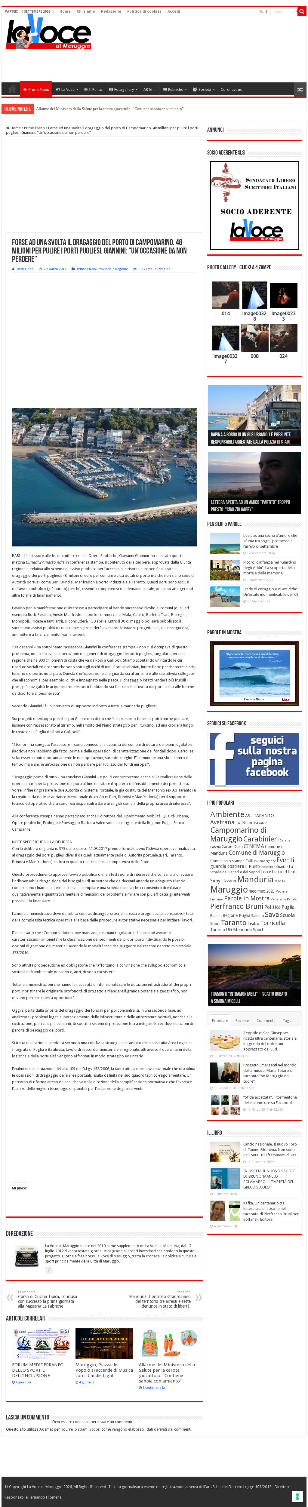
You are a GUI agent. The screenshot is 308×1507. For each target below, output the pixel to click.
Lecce (266, 871)
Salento (257, 916)
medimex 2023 (262, 891)
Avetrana (222, 822)
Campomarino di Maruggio (238, 834)
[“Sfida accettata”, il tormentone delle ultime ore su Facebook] (225, 1105)
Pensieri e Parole (284, 899)
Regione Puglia (236, 915)
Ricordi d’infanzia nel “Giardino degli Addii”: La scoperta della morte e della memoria (269, 567)
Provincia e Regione (113, 269)
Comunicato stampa (227, 861)
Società (205, 89)
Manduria (255, 879)
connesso (81, 1421)
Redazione (111, 11)
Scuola (287, 915)
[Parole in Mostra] (254, 673)
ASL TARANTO (259, 815)
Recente (242, 1020)
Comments (266, 1020)
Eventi (285, 860)
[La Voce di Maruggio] (48, 30)
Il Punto (95, 89)
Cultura (251, 860)
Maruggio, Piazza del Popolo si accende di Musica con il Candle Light (104, 1370)
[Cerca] (301, 11)
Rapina (216, 916)
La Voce (68, 89)
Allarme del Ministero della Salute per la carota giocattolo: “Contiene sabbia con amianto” (110, 108)
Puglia (288, 907)
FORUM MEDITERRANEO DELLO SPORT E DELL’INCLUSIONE (37, 1370)
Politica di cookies (144, 11)
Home (65, 11)
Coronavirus (231, 89)
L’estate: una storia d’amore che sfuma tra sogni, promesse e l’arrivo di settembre (270, 541)
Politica (272, 907)
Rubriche (175, 89)
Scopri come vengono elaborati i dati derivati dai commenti (140, 1429)
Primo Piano (39, 89)
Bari (238, 823)
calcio (263, 823)
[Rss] (261, 11)
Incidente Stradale (274, 867)
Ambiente (227, 814)
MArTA (280, 881)
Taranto (234, 922)
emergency (267, 861)
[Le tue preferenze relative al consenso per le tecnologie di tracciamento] (297, 1496)
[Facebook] (266, 11)
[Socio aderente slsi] (254, 205)
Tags (287, 1020)
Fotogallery (124, 89)
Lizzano (228, 881)
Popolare (220, 1020)
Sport (215, 923)
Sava (272, 914)
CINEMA (254, 846)
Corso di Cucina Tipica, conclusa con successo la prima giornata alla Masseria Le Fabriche (47, 1299)
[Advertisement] (192, 62)
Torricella (272, 923)
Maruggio (229, 889)
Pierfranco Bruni (236, 906)
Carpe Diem (232, 846)
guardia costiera (227, 866)
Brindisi (250, 823)
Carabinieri (261, 839)
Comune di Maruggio (257, 852)
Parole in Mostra (247, 898)
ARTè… (149, 89)
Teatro (253, 923)
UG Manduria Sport (244, 929)
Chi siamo (86, 11)
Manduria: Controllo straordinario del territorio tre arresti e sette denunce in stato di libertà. (160, 1299)
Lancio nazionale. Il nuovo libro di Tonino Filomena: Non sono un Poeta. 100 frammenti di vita (270, 1149)
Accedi (174, 11)
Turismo (217, 929)
